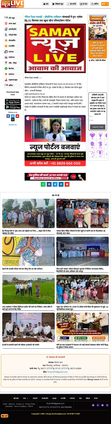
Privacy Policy (30, 404)
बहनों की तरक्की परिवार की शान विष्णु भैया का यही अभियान (22, 269)
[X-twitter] (98, 405)
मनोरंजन (72, 398)
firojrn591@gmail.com (57, 372)
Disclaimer (9, 406)
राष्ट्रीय (35, 398)
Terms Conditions (20, 406)
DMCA (30, 406)
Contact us (20, 404)
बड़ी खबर (16, 398)
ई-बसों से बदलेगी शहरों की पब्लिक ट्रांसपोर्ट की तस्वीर (20, 345)
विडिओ (88, 398)
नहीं (92, 120)
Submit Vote (97, 127)
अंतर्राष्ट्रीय (45, 398)
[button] (43, 184)
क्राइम (54, 398)
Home (5, 404)
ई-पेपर (96, 398)
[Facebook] (93, 405)
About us (12, 404)
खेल (80, 398)
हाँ (91, 116)
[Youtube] (102, 405)
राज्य (24, 398)
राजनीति (63, 398)
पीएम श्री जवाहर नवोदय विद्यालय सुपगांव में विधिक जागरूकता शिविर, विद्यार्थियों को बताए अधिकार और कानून (80, 270)
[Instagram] (107, 405)
